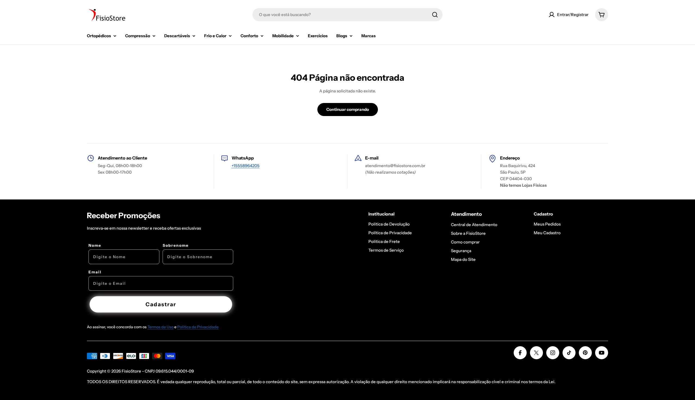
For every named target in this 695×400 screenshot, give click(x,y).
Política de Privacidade (198, 326)
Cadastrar (161, 304)
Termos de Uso (160, 326)
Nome (95, 245)
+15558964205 (246, 165)
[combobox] (347, 14)
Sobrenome (176, 245)
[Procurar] (435, 14)
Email (95, 272)
